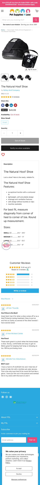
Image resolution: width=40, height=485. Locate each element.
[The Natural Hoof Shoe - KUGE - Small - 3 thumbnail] (20, 77)
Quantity (4, 128)
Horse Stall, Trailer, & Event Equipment (19, 30)
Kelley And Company (11, 90)
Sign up (32, 440)
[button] (6, 97)
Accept (19, 468)
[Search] (36, 19)
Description (8, 164)
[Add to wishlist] (3, 155)
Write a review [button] (20, 291)
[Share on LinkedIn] (11, 105)
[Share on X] (7, 105)
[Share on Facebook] (2, 105)
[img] (6, 305)
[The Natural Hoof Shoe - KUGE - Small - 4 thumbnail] (28, 77)
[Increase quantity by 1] (20, 133)
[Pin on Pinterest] (15, 105)
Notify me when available (20, 148)
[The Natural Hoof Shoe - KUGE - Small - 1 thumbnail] (4, 77)
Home (3, 30)
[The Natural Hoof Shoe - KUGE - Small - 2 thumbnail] (12, 77)
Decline (19, 474)
